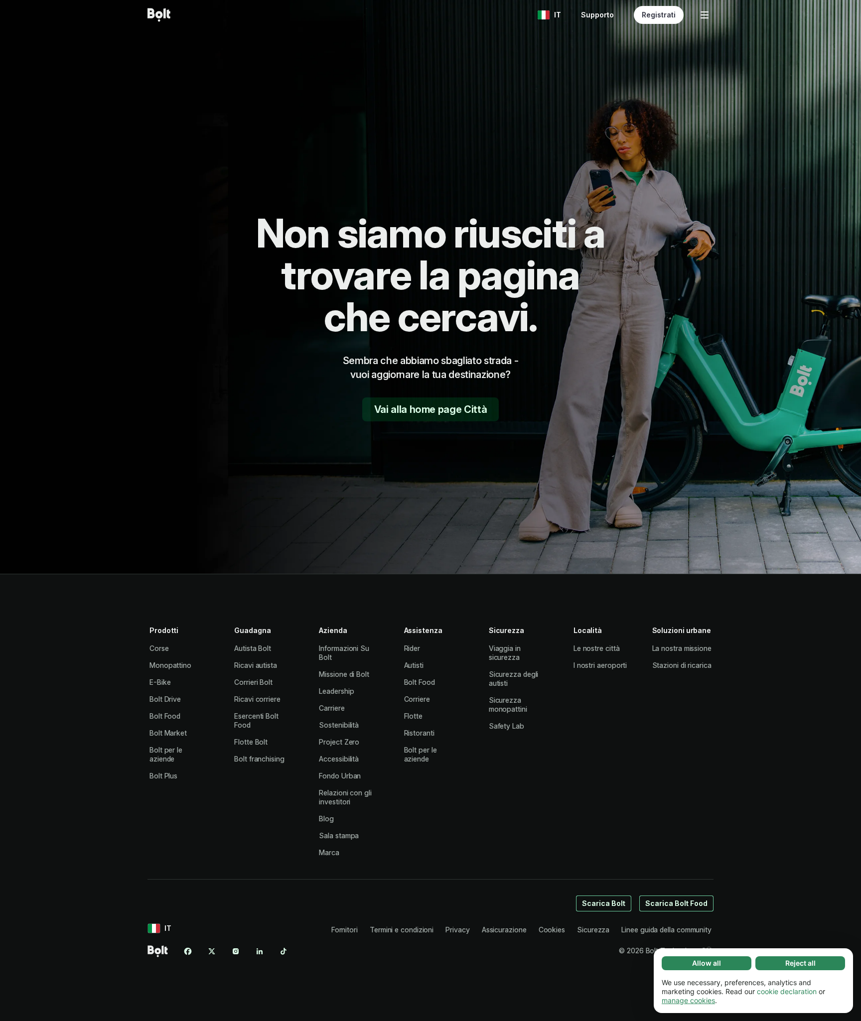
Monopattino (170, 665)
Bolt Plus (163, 775)
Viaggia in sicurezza (505, 652)
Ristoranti (419, 733)
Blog (326, 818)
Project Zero (339, 742)
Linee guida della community (666, 929)
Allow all (706, 963)
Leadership (336, 691)
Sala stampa (339, 835)
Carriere (331, 708)
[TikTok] (283, 951)
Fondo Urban (340, 775)
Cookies (552, 929)
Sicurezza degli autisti (514, 678)
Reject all (800, 963)
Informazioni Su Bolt (344, 652)
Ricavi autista (255, 665)
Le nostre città (597, 648)
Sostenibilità (339, 725)
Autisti (414, 665)
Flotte (413, 716)
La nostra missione (682, 648)
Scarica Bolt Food (676, 903)
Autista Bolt (252, 648)
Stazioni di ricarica (682, 665)
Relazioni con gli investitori (345, 797)
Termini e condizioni (401, 929)
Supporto (597, 14)
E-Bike (160, 682)
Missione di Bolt (344, 674)
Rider (412, 648)
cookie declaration (787, 991)
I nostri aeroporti (600, 665)
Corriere (417, 699)
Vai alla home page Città (430, 409)
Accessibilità (339, 759)
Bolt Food (164, 716)
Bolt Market (168, 733)
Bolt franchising (259, 759)
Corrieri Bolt (253, 682)
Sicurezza (593, 929)
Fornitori (344, 929)
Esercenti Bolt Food (256, 720)
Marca (329, 852)
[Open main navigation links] (705, 15)
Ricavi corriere (257, 699)
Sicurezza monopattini (508, 704)
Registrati (659, 14)
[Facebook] (188, 951)
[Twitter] (212, 951)
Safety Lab (506, 726)
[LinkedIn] (260, 951)
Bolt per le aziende (165, 754)
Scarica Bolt (603, 903)
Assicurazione (504, 929)
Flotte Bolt (251, 742)
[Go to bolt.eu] (158, 15)
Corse (159, 648)
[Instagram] (236, 951)
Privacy (457, 929)
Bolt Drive (165, 699)
